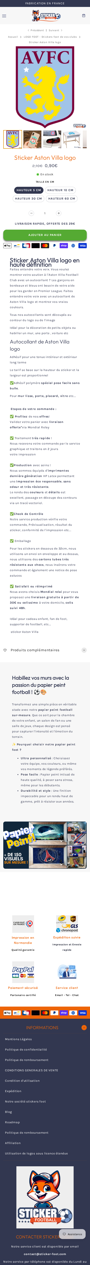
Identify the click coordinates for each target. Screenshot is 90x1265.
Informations (42, 1027)
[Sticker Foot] (45, 15)
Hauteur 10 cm (60, 190)
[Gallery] (45, 98)
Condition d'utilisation (22, 1081)
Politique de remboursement (26, 1060)
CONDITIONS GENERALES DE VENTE (31, 1070)
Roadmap (12, 1122)
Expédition (13, 1091)
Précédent (37, 30)
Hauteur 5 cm (29, 190)
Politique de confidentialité (26, 1049)
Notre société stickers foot (25, 1101)
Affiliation (13, 1143)
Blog (8, 1112)
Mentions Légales (18, 1039)
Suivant (54, 30)
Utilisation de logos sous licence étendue (36, 1153)
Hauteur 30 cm (28, 198)
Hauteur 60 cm (61, 198)
